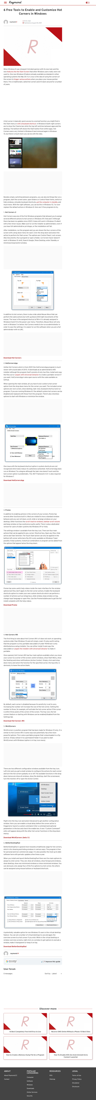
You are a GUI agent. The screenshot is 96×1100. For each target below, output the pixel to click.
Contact (6, 1079)
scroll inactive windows (34, 522)
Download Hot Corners (12, 358)
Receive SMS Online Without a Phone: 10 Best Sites (70, 1032)
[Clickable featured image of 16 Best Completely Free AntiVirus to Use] (25, 1021)
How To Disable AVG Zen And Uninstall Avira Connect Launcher (71, 1056)
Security (29, 1096)
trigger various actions (22, 79)
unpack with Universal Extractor (27, 375)
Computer (30, 1077)
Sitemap (52, 1079)
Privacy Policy (76, 1079)
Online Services (32, 1092)
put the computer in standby (47, 202)
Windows (30, 1085)
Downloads (30, 1088)
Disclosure (75, 1087)
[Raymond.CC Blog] (15, 2)
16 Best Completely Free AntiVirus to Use (25, 1032)
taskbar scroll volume (52, 522)
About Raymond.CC (10, 1075)
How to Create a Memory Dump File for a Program (25, 1055)
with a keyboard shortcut (26, 124)
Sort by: (48, 974)
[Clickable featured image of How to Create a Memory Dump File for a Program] (25, 1044)
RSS (51, 1075)
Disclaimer (75, 1083)
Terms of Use (76, 1075)
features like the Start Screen (18, 72)
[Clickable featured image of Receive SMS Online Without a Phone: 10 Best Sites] (70, 1021)
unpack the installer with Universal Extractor (30, 649)
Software (30, 1081)
